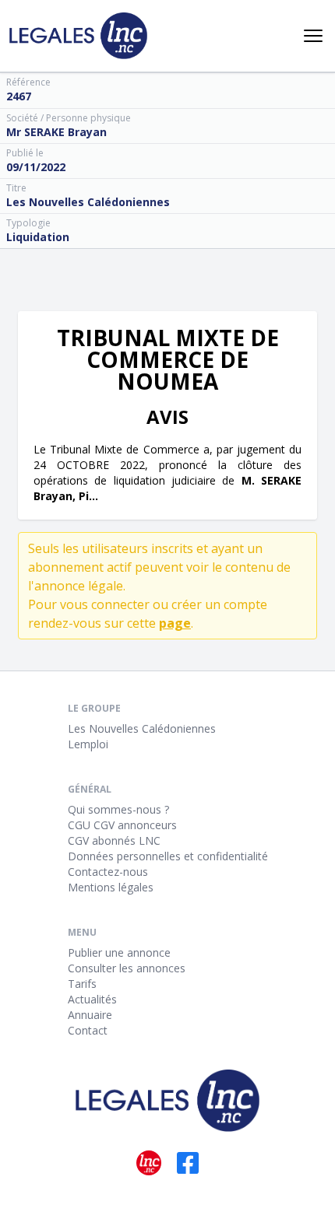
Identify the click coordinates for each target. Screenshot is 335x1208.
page (175, 623)
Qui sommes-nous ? (118, 809)
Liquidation (37, 236)
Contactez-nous (108, 871)
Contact (88, 1030)
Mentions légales (110, 887)
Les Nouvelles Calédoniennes (142, 728)
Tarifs (82, 983)
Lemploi (88, 744)
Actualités (92, 999)
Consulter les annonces (126, 968)
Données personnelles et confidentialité (168, 856)
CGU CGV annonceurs (122, 825)
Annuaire (90, 1014)
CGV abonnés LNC (114, 840)
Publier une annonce (119, 952)
